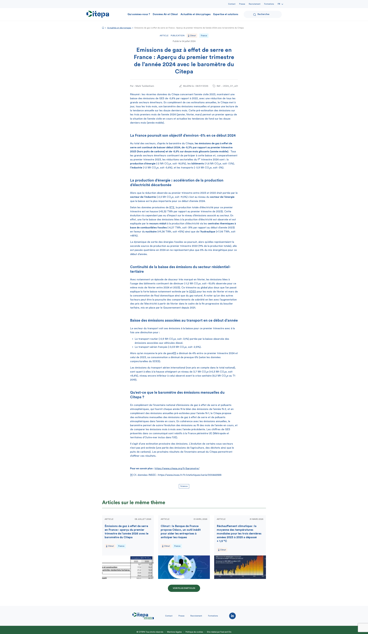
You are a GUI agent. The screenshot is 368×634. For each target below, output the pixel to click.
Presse (242, 4)
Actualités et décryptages (196, 14)
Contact (231, 4)
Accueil (103, 27)
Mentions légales (174, 632)
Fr (279, 4)
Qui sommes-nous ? (139, 14)
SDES (192, 291)
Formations (269, 4)
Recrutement (254, 4)
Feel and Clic (225, 632)
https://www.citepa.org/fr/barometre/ (177, 468)
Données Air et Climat (165, 14)
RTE (171, 207)
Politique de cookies (194, 632)
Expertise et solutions (225, 14)
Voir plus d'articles (184, 588)
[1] (175, 353)
